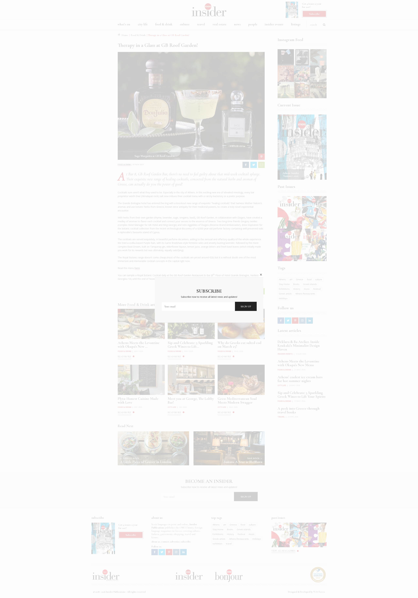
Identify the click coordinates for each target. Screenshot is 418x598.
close (260, 274)
